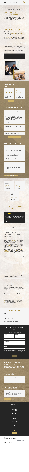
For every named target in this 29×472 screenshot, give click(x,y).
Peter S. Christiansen (14, 240)
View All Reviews (14, 227)
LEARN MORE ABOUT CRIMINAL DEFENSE (11, 175)
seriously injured (13, 33)
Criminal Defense (14, 421)
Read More (8, 188)
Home (14, 417)
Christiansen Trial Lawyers (8, 37)
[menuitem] (5, 442)
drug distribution (6, 251)
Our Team (14, 418)
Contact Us (14, 22)
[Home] (14, 2)
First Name (6, 334)
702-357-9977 (14, 413)
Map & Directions (14, 411)
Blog (14, 422)
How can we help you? (7, 341)
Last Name (16, 334)
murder (16, 250)
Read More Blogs (8, 398)
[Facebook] (14, 430)
